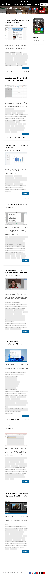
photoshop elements (21, 242)
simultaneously (8, 404)
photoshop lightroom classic (21, 541)
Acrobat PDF (13, 52)
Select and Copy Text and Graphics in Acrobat (17, 61)
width (16, 129)
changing (21, 528)
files (23, 374)
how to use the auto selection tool (20, 306)
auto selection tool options (10, 304)
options (7, 541)
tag (6, 547)
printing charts (23, 185)
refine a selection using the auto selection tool (13, 323)
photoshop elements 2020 (21, 246)
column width (20, 112)
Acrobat (11, 71)
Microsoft (20, 137)
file (12, 374)
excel (17, 114)
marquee (16, 395)
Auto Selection (8, 302)
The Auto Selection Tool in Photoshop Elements (13, 327)
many (11, 395)
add (6, 524)
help (25, 116)
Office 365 (23, 137)
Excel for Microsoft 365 (24, 114)
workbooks (21, 129)
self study (13, 545)
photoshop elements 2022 (21, 248)
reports (24, 473)
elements (7, 306)
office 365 (7, 122)
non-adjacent (13, 397)
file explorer (18, 374)
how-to (7, 118)
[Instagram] (32, 9)
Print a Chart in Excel (9, 185)
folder (7, 376)
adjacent (7, 372)
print (21, 183)
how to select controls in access (19, 467)
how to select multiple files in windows (12, 391)
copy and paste (19, 54)
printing (16, 185)
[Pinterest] (37, 9)
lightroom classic (9, 539)
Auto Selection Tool (16, 302)
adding (7, 528)
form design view (15, 465)
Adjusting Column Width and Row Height (12, 110)
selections (25, 63)
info (26, 391)
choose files (13, 372)
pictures (12, 321)
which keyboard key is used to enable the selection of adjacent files (16, 409)
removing (12, 543)
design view (8, 465)
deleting (21, 530)
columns (7, 114)
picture (7, 321)
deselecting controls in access (22, 463)
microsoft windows (23, 395)
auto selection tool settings (21, 304)
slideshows (24, 545)
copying (25, 54)
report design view (9, 473)
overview (13, 122)
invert (20, 393)
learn (18, 118)
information (8, 393)
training (11, 65)
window (7, 411)
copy (14, 54)
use (11, 329)
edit (25, 530)
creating (12, 530)
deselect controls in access (10, 463)
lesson (22, 118)
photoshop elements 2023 (10, 250)
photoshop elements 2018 (20, 244)
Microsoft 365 (14, 120)
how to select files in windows (11, 387)
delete (17, 530)
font (11, 532)
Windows (12, 411)
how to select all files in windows (11, 385)
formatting (21, 532)
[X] (42, 9)
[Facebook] (30, 9)
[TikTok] (39, 9)
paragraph (13, 242)
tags (10, 547)
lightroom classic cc (17, 539)
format (16, 532)
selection (19, 63)
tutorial (17, 65)
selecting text (13, 63)
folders (12, 376)
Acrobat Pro (19, 52)
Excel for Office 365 (9, 116)
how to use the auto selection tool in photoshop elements (15, 308)
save (17, 543)
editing (7, 532)
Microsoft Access (13, 471)
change (16, 528)
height (21, 116)
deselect (23, 372)
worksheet (8, 131)
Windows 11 (18, 411)
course (12, 114)
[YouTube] (44, 9)
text (18, 547)
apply (12, 528)
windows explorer (9, 413)
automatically (8, 112)
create (7, 530)
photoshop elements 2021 (10, 248)
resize (18, 122)
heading (16, 116)
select (7, 61)
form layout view (23, 465)
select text (22, 250)
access (7, 458)
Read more (25, 67)
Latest (13, 71)
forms (7, 467)
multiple (7, 397)
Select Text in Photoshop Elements (11, 252)
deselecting (8, 374)
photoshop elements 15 (10, 244)
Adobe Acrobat (8, 54)
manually (7, 120)
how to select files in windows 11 (11, 389)
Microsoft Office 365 (22, 120)
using (16, 329)
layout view (19, 469)
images (16, 310)
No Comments (26, 71)
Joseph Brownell (19, 25)
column (14, 112)
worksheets (14, 131)
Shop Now (43, 4)
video (21, 65)
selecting (7, 63)
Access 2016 (18, 458)
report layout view (18, 473)
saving (21, 543)
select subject (8, 325)
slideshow (18, 545)
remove (7, 543)
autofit (23, 110)
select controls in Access (14, 475)
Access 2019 (24, 458)
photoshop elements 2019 (10, 246)
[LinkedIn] (35, 9)
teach (7, 65)
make (24, 539)
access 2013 (12, 458)
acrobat (7, 52)
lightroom (23, 537)
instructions (13, 118)
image (12, 310)
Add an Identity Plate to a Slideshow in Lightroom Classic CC (15, 526)
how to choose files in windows (11, 378)
